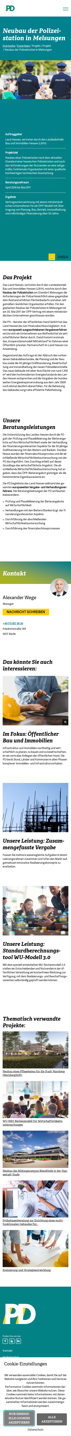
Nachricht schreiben (26, 612)
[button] (65, 8)
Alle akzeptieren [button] (51, 1419)
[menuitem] (5, 1341)
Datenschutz (35, 1430)
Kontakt (8, 1351)
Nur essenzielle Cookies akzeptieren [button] (19, 1418)
